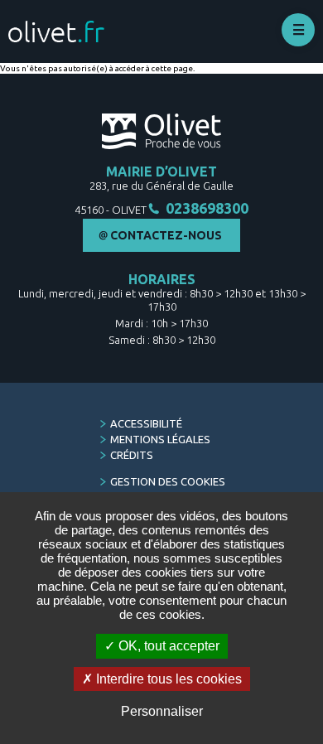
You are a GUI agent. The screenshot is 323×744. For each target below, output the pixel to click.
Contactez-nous (166, 235)
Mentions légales (160, 439)
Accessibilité (146, 423)
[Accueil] (56, 32)
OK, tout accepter (167, 646)
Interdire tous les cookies (167, 679)
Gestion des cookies (167, 481)
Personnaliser (162, 711)
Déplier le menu (298, 29)
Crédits (131, 455)
